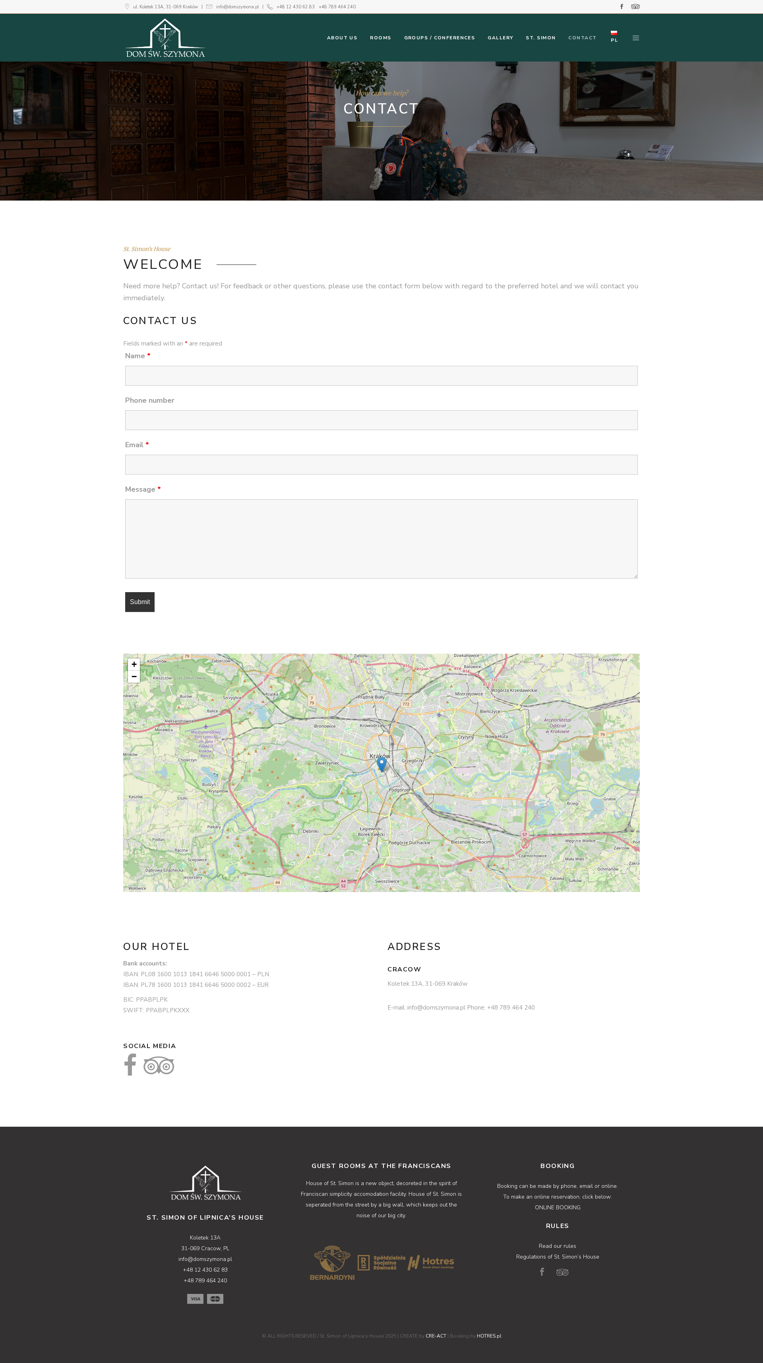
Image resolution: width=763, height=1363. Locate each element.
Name (138, 356)
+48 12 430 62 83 (296, 7)
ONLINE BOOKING (558, 1207)
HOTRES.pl (489, 1336)
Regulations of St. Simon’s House (557, 1257)
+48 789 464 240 (337, 7)
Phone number (149, 400)
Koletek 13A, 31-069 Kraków (427, 984)
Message (143, 489)
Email (137, 445)
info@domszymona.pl (237, 7)
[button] (382, 765)
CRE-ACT (436, 1336)
